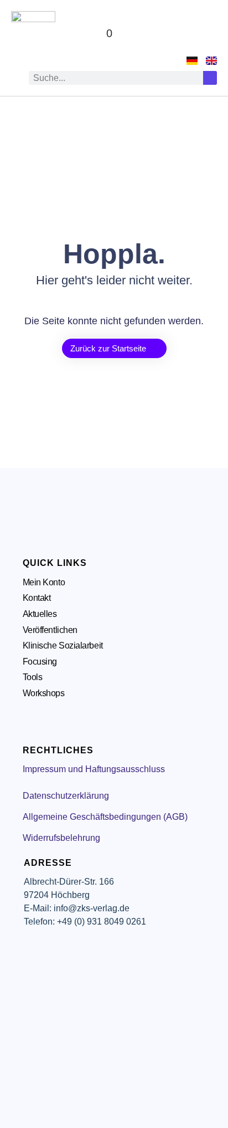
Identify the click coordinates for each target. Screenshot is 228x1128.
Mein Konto (44, 582)
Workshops (44, 693)
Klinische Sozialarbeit (63, 645)
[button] (206, 33)
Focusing (40, 661)
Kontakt (37, 598)
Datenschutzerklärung (66, 795)
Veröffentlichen (50, 630)
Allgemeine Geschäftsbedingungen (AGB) (105, 816)
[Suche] (210, 78)
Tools (33, 677)
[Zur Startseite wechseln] (33, 33)
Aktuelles (40, 614)
